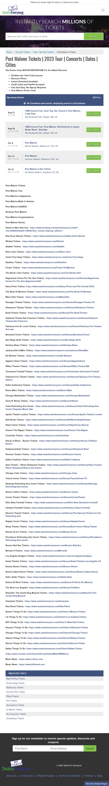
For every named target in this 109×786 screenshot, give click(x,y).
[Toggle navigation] (103, 10)
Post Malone (31, 142)
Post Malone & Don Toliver (38, 168)
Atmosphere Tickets (15, 705)
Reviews (88, 775)
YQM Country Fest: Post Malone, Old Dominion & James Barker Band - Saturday (52, 128)
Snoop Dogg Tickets (15, 683)
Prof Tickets (11, 700)
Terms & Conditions (69, 775)
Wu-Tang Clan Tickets (16, 713)
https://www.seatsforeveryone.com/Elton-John (48, 251)
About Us (12, 775)
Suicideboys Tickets (15, 718)
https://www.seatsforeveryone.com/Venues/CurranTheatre (57, 497)
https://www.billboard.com (32, 664)
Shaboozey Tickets (14, 687)
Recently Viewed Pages (96, 783)
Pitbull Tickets (12, 696)
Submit (90, 748)
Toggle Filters (95, 97)
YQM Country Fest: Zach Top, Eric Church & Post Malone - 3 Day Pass (53, 112)
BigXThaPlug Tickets (15, 678)
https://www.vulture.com (31, 659)
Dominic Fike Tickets (15, 691)
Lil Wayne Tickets (14, 709)
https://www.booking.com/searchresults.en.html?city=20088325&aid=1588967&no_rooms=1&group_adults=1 (42, 229)
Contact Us (27, 775)
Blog (99, 775)
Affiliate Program (46, 775)
